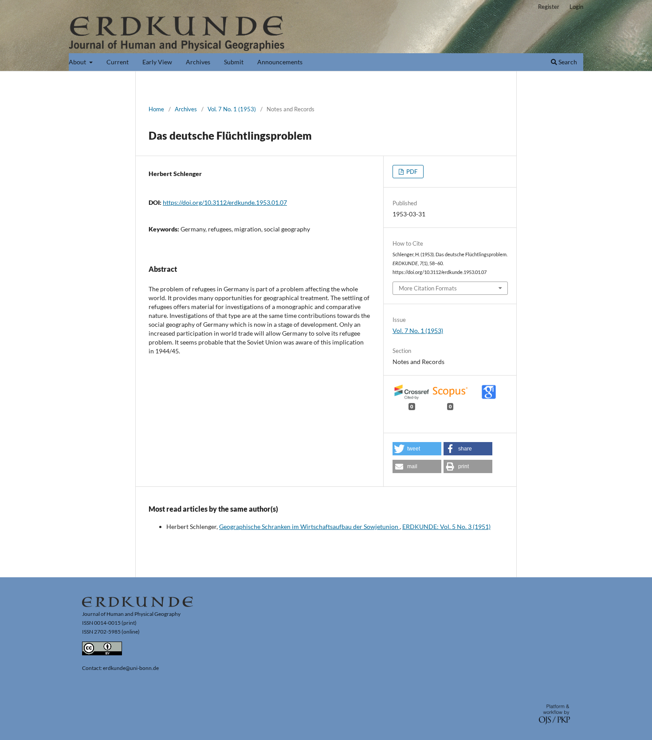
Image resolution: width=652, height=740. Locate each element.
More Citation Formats (428, 288)
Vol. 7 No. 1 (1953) (232, 109)
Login (576, 6)
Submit (234, 62)
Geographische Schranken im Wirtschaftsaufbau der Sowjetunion (309, 526)
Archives (198, 62)
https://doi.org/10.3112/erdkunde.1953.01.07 (225, 202)
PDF (411, 171)
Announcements (279, 62)
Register (548, 6)
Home (156, 109)
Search (567, 62)
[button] (417, 448)
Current (117, 62)
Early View (157, 62)
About (78, 62)
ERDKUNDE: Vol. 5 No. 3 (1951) (446, 526)
